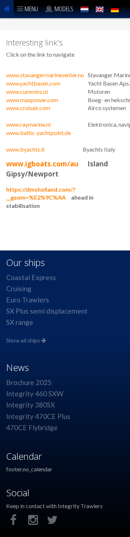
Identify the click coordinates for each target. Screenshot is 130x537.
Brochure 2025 (29, 382)
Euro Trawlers (27, 300)
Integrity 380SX (30, 405)
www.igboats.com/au (42, 163)
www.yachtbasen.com (33, 83)
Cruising (18, 288)
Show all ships (23, 340)
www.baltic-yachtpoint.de (38, 132)
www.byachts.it (25, 149)
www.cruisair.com (28, 107)
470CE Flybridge (32, 427)
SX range (19, 322)
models (63, 8)
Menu (30, 8)
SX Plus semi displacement (47, 311)
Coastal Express (31, 277)
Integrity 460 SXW (35, 393)
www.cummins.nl (27, 91)
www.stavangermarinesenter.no (45, 74)
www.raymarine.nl (28, 124)
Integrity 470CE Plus (38, 416)
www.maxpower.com (32, 99)
